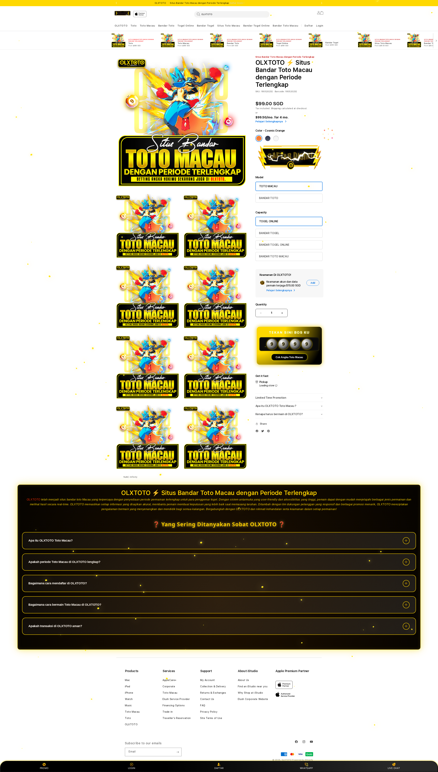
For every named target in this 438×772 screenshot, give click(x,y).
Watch (129, 699)
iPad (127, 686)
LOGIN (131, 768)
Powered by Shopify (302, 760)
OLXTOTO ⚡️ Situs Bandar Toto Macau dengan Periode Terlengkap (199, 3)
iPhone (129, 692)
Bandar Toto (166, 25)
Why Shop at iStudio (250, 692)
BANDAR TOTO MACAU (274, 256)
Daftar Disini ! (237, 3)
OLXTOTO (121, 25)
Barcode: (280, 91)
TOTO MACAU (268, 186)
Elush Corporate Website (253, 699)
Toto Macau (147, 25)
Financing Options (174, 705)
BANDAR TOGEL (269, 233)
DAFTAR (219, 768)
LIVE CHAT (394, 768)
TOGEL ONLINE (268, 221)
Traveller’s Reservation (177, 718)
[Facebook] (257, 431)
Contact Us (207, 699)
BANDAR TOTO (268, 198)
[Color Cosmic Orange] (258, 138)
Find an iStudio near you (252, 686)
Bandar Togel (205, 25)
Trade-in (168, 711)
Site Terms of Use (211, 718)
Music (128, 705)
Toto (134, 25)
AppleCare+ (170, 680)
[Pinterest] (269, 431)
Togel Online (185, 25)
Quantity (261, 304)
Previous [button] (116, 3)
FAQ (202, 705)
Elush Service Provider (176, 699)
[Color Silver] (276, 138)
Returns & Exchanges (213, 692)
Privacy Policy (208, 711)
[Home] (122, 13)
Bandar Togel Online (256, 25)
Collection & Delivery (213, 686)
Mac (127, 680)
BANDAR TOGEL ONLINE (274, 244)
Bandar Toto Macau (285, 25)
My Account (207, 680)
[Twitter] (263, 431)
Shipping (276, 108)
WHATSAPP (306, 768)
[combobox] (231, 14)
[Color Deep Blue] (267, 138)
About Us (243, 680)
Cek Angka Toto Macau (289, 357)
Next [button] (321, 3)
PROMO (44, 768)
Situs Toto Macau (228, 25)
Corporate (169, 686)
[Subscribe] (177, 752)
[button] (121, 25)
